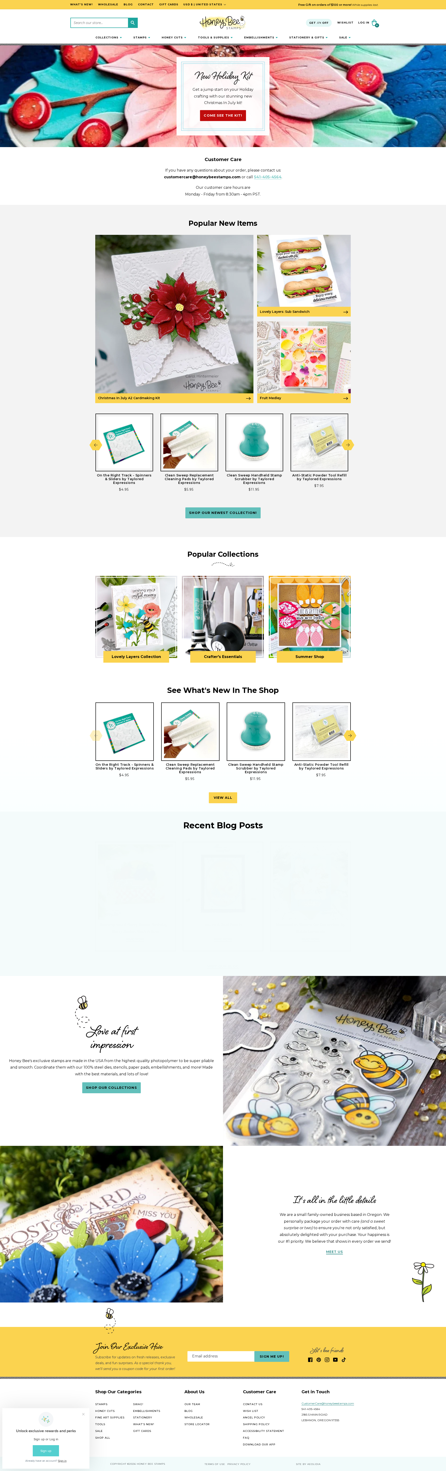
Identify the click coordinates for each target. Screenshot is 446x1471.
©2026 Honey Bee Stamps (146, 1463)
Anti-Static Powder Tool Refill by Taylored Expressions (319, 477)
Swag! (138, 1404)
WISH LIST (250, 1410)
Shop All (102, 1437)
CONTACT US (252, 1404)
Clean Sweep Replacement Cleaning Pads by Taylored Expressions (189, 479)
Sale (99, 1431)
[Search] (132, 22)
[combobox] (104, 22)
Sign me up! (272, 1356)
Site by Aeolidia (308, 1464)
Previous (95, 445)
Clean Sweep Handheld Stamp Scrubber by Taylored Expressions (254, 479)
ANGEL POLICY (254, 1417)
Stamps (101, 1404)
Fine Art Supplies (110, 1417)
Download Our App (259, 1444)
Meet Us (334, 1251)
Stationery (142, 1417)
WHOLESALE (193, 1417)
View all (223, 798)
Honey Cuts (105, 1410)
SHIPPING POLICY (256, 1424)
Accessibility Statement (263, 1431)
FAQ (246, 1437)
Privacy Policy (239, 1464)
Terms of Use (215, 1464)
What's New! (143, 1424)
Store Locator (197, 1424)
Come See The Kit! (223, 116)
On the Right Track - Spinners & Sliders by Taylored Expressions (124, 479)
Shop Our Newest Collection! (223, 513)
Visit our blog (223, 966)
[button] (109, 37)
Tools (100, 1424)
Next (347, 445)
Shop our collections (111, 1088)
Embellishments (146, 1410)
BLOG (188, 1410)
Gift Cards (142, 1431)
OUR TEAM (192, 1404)
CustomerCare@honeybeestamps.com (328, 1403)
